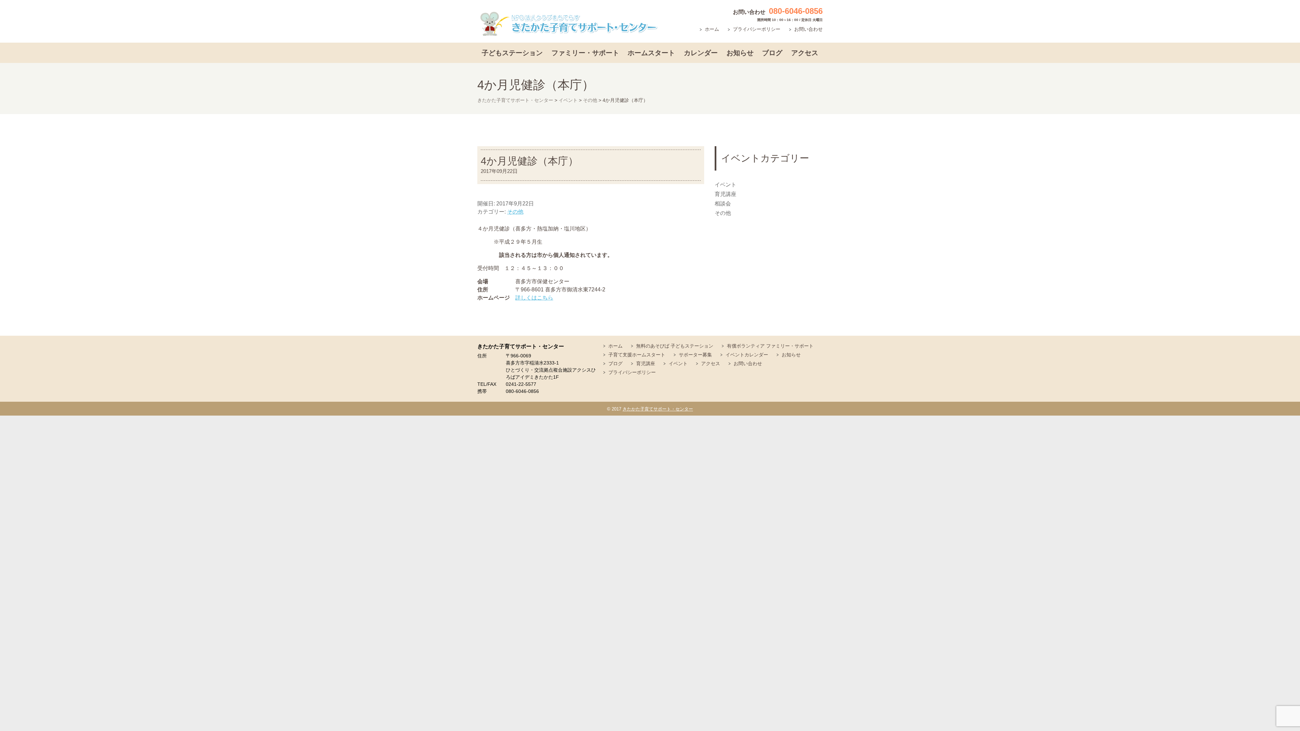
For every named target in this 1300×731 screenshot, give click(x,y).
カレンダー (701, 53)
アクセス (804, 53)
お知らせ (740, 53)
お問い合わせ (808, 29)
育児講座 (725, 194)
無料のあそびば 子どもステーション (674, 346)
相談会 (723, 203)
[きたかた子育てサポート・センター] (568, 24)
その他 (515, 212)
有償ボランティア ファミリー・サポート (770, 346)
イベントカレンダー (746, 354)
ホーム (712, 29)
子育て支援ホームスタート (636, 354)
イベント (725, 184)
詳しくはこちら (534, 298)
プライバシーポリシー (756, 29)
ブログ (772, 53)
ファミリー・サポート (585, 53)
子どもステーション (512, 53)
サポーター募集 (695, 354)
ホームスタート (651, 53)
